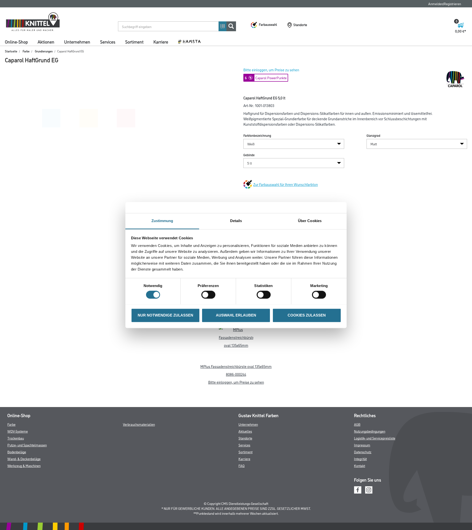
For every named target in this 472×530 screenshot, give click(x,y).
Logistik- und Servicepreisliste (374, 438)
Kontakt (359, 465)
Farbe (26, 51)
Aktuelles (245, 431)
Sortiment (134, 42)
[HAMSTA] (191, 41)
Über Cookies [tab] (310, 221)
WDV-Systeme (17, 431)
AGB (357, 424)
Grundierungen (44, 51)
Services (107, 42)
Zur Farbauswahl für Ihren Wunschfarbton (285, 184)
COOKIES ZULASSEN (307, 315)
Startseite (11, 51)
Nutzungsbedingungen (369, 431)
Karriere (160, 42)
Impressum (362, 444)
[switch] (209, 295)
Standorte (245, 438)
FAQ (241, 465)
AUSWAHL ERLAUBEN (236, 315)
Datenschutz (362, 451)
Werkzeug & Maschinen (24, 465)
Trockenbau (15, 438)
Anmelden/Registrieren (444, 3)
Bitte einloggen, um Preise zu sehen (271, 69)
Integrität (360, 458)
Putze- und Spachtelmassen (27, 444)
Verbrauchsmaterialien (139, 424)
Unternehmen (77, 42)
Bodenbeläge (16, 451)
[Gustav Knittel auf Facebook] (357, 489)
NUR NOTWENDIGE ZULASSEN (165, 315)
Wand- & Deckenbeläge (24, 458)
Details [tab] (236, 221)
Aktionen (46, 42)
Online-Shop (16, 42)
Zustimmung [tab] (162, 221)
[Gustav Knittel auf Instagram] (368, 489)
